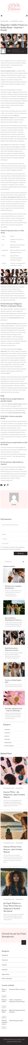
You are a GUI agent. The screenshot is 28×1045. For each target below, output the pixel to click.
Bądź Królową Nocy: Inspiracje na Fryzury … (12, 649)
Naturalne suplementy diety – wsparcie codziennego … (13, 710)
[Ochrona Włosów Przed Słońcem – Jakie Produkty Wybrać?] (25, 863)
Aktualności (5, 21)
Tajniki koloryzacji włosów (16, 1020)
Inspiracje (7, 736)
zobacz (4, 996)
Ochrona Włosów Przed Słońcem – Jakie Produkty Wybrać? (12, 849)
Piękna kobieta (8, 742)
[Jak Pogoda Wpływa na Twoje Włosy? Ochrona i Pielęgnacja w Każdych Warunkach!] (25, 921)
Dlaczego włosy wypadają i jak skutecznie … (13, 587)
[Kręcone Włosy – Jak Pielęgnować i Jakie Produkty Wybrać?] (25, 807)
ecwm (8, 50)
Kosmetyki (7, 739)
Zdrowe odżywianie (9, 746)
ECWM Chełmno (7, 1039)
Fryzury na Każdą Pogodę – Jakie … (13, 681)
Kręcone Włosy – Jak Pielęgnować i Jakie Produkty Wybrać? (14, 795)
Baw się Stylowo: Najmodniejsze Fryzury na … (14, 619)
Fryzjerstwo (7, 733)
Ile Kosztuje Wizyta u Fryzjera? (17, 989)
